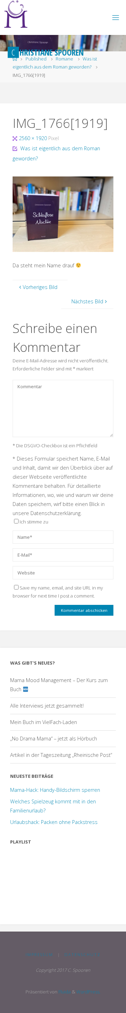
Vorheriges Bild (40, 287)
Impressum (39, 954)
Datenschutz (82, 954)
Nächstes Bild (87, 301)
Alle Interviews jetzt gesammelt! (47, 705)
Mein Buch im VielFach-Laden (43, 722)
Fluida (64, 992)
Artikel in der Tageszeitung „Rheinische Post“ (61, 755)
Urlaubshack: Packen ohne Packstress (54, 822)
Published (36, 59)
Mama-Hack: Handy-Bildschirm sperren (55, 790)
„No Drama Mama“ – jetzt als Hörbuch (53, 738)
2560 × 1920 (33, 138)
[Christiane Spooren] (15, 14)
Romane (64, 59)
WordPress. (88, 992)
